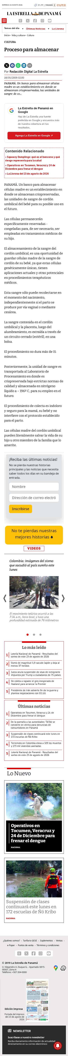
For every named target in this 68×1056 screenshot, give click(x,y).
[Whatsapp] (18, 65)
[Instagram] (42, 20)
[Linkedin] (23, 65)
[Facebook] (35, 20)
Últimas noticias (34, 706)
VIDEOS (34, 548)
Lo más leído (34, 647)
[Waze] (63, 968)
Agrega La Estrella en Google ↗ (34, 135)
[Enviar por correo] (29, 65)
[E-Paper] (59, 5)
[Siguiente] (63, 598)
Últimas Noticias (35, 28)
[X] (28, 20)
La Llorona (58, 28)
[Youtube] (49, 20)
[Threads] (20, 20)
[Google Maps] (56, 968)
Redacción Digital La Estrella (29, 71)
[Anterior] (5, 598)
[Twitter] (6, 65)
